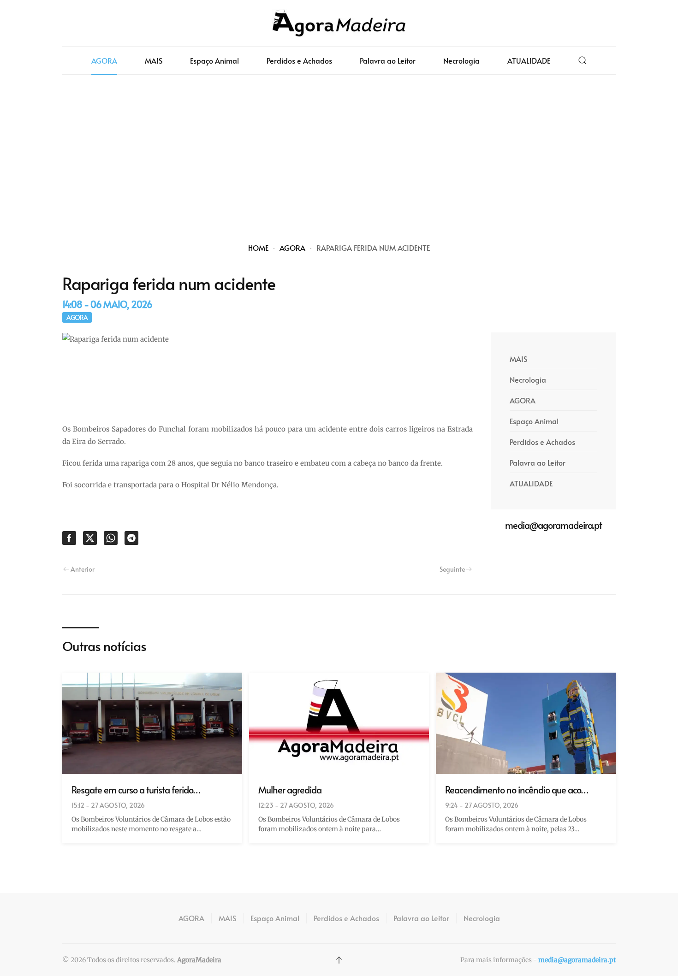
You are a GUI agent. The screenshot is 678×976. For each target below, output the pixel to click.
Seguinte (452, 569)
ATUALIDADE (528, 60)
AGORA (104, 60)
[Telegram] (131, 538)
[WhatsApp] (111, 538)
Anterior (83, 569)
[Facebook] (69, 538)
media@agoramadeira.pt (577, 960)
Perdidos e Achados (299, 60)
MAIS (153, 60)
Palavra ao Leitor (388, 60)
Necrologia (461, 60)
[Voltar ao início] (339, 23)
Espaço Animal (214, 60)
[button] (582, 60)
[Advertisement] (339, 158)
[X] (90, 538)
